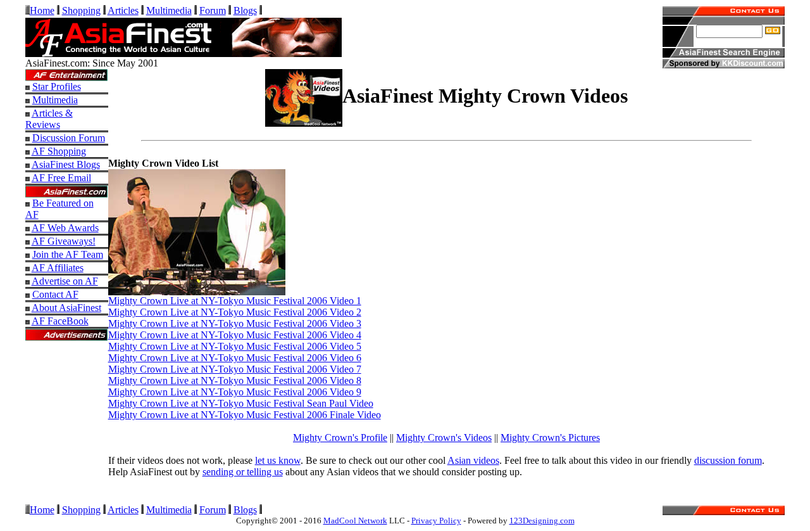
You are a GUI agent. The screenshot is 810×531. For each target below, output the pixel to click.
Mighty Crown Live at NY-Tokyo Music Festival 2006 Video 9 (234, 392)
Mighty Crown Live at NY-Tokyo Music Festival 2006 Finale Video (244, 414)
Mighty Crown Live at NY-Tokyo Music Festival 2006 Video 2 (234, 312)
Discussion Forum (68, 137)
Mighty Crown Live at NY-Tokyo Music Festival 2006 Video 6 (234, 357)
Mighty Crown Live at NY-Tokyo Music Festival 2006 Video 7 (234, 369)
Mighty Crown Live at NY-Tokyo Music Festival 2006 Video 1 (234, 300)
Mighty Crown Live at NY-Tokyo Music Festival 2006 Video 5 (234, 346)
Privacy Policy (436, 520)
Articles (123, 10)
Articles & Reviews (49, 119)
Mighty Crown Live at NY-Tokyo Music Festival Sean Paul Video (240, 403)
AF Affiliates (58, 267)
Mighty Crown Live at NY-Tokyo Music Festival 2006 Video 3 (234, 323)
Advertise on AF (65, 281)
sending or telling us (242, 471)
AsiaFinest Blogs (66, 164)
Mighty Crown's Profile (340, 437)
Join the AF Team (67, 254)
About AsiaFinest (66, 307)
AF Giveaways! (64, 241)
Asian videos (473, 460)
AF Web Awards (65, 227)
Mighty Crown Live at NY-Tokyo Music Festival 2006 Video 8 (234, 380)
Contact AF (55, 294)
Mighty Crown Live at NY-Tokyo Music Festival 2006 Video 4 (234, 334)
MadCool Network (355, 520)
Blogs (245, 10)
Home (42, 10)
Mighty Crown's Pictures (550, 437)
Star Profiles (56, 86)
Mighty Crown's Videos (444, 437)
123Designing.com (542, 520)
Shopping (81, 10)
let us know (278, 460)
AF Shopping (59, 151)
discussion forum (728, 460)
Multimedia (169, 10)
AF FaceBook (60, 321)
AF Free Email (61, 177)
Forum (212, 10)
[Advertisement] (66, 428)
